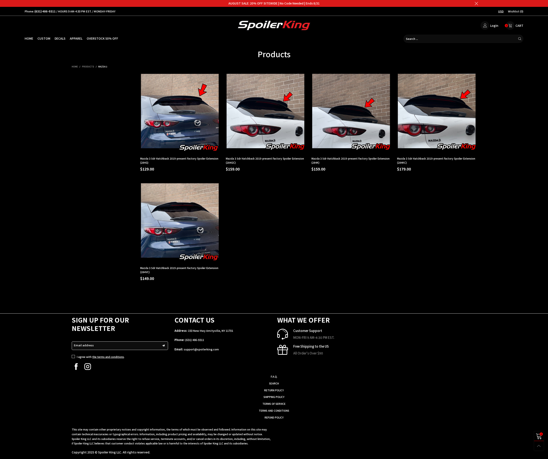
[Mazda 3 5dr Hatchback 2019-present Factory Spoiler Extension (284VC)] (179, 222)
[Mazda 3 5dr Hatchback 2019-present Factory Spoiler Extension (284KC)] (436, 112)
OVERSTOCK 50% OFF (102, 38)
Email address (84, 345)
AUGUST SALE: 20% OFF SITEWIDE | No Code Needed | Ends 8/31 (274, 3)
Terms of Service (274, 403)
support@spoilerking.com (201, 349)
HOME (29, 38)
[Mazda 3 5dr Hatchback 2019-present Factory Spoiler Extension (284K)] (351, 112)
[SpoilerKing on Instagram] (87, 366)
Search (274, 383)
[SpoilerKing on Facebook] (76, 366)
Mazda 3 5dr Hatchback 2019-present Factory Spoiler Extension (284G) (179, 160)
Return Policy (274, 390)
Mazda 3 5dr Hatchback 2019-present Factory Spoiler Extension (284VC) (179, 270)
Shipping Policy (274, 397)
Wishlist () (515, 11)
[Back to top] (539, 446)
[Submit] (520, 38)
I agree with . (101, 357)
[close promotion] (476, 3)
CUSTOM (43, 38)
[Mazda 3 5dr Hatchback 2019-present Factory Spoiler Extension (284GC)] (265, 112)
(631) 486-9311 (194, 340)
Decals (60, 38)
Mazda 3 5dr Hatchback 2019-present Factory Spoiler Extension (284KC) (436, 160)
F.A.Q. (274, 376)
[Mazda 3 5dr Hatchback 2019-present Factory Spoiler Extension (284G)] (179, 112)
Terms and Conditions (274, 410)
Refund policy (274, 417)
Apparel (76, 38)
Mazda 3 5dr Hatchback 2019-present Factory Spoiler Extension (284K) (350, 160)
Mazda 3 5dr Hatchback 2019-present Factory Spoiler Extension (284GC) (265, 160)
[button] (163, 345)
